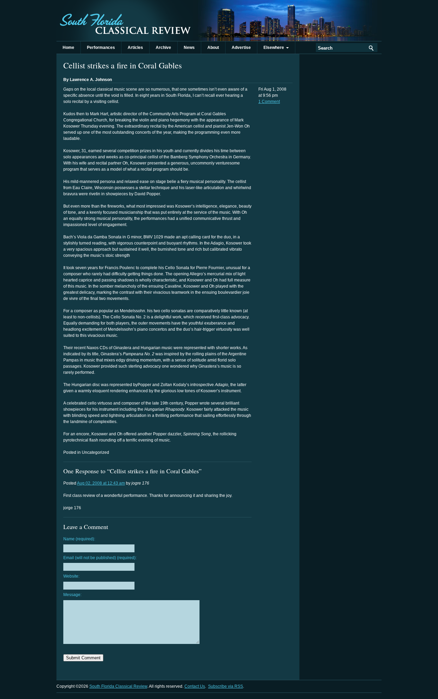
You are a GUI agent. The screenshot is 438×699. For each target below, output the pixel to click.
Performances (101, 47)
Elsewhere (274, 47)
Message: (72, 594)
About (213, 47)
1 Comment (269, 101)
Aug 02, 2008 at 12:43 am (101, 483)
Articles (135, 47)
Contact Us (194, 686)
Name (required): (79, 539)
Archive (163, 47)
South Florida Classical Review (124, 20)
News (189, 47)
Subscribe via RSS (225, 686)
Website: (71, 576)
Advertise (241, 47)
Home (68, 47)
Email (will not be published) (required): (100, 557)
